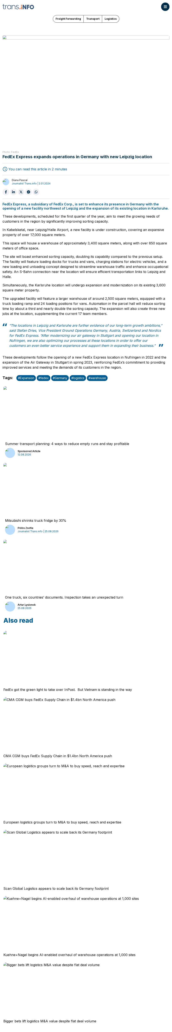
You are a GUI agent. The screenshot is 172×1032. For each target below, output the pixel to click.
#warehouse (97, 378)
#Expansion (26, 378)
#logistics (77, 378)
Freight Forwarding (68, 18)
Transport (92, 18)
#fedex (43, 378)
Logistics (111, 18)
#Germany (60, 378)
